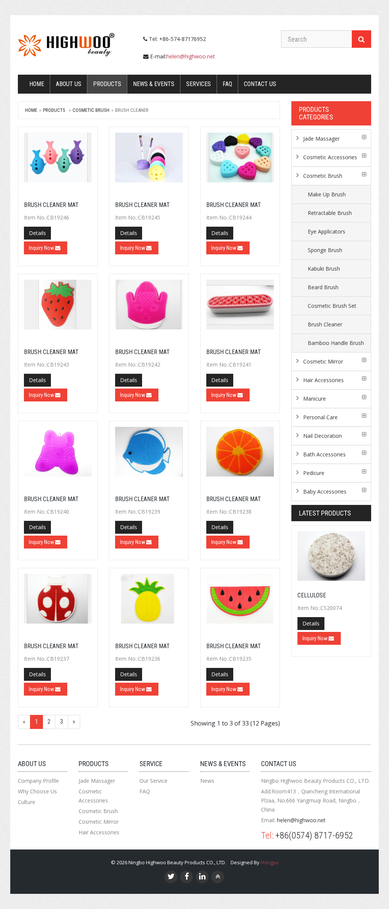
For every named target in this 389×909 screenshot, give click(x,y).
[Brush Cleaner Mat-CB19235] (240, 601)
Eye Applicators (326, 231)
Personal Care (320, 417)
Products (107, 84)
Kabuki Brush (324, 268)
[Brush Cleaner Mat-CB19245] (149, 160)
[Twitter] (171, 877)
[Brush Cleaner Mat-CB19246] (58, 160)
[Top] (217, 877)
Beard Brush (323, 287)
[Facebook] (187, 877)
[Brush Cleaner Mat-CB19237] (58, 601)
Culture (26, 802)
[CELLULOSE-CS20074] (331, 556)
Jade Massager (321, 138)
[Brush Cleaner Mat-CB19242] (149, 307)
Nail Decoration (322, 435)
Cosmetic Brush (91, 110)
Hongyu (269, 862)
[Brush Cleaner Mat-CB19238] (240, 454)
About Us (68, 84)
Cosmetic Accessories (330, 157)
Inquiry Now (42, 248)
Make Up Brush (327, 194)
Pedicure (313, 472)
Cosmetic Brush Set (332, 305)
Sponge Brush (325, 250)
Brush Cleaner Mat (51, 204)
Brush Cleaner (325, 324)
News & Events (153, 84)
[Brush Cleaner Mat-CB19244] (240, 160)
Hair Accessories (323, 380)
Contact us (260, 84)
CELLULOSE (311, 595)
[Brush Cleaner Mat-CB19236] (149, 601)
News (207, 780)
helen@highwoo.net (190, 56)
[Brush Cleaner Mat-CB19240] (58, 454)
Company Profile (38, 780)
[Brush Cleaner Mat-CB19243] (58, 307)
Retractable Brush (330, 212)
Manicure (314, 398)
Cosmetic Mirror (323, 361)
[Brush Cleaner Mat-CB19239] (149, 454)
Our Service (153, 780)
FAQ (227, 84)
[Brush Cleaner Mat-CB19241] (240, 307)
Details (37, 233)
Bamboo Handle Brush (336, 342)
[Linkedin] (202, 877)
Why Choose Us (37, 791)
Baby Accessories (324, 491)
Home (36, 84)
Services (198, 84)
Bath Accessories (324, 454)
